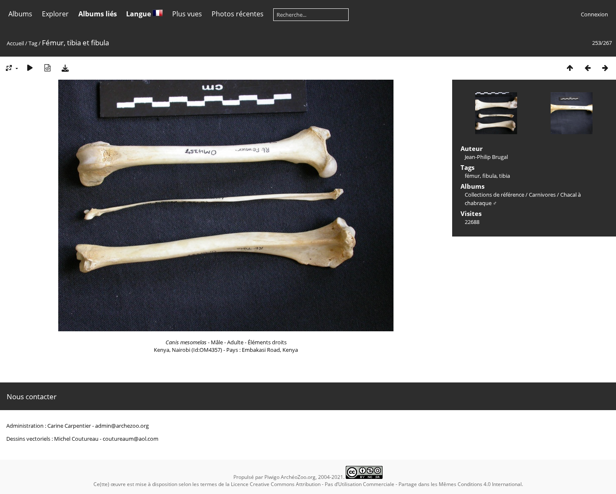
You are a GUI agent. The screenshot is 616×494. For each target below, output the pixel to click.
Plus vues (187, 13)
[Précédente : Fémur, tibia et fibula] (587, 68)
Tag (32, 43)
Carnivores (542, 194)
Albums (20, 13)
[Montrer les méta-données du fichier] (47, 68)
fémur (472, 175)
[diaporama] (30, 68)
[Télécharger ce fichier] (65, 68)
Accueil (15, 43)
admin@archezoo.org (122, 425)
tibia (504, 175)
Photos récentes (238, 13)
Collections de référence (494, 194)
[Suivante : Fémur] (605, 68)
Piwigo (272, 477)
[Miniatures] (570, 68)
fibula (489, 175)
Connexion (594, 14)
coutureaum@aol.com (130, 438)
